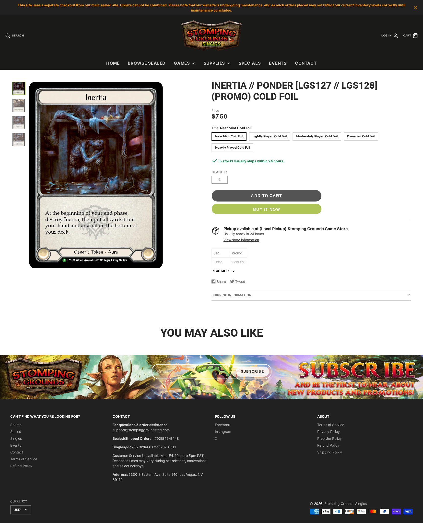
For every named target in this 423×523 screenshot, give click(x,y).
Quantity (219, 172)
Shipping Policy (329, 452)
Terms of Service (23, 459)
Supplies (214, 63)
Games (182, 63)
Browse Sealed (146, 63)
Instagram (223, 431)
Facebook (223, 425)
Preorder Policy (329, 438)
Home (112, 63)
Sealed (15, 431)
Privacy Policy (328, 431)
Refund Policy (21, 466)
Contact (306, 63)
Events (278, 63)
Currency (18, 501)
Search (16, 425)
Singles (16, 438)
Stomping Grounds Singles (345, 503)
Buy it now (266, 209)
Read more (221, 271)
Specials (250, 63)
